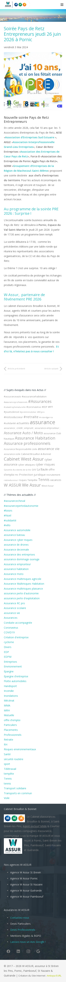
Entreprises (10, 661)
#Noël (7, 515)
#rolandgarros (46, 417)
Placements (11, 730)
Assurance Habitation (35, 438)
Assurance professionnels (27, 443)
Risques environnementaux (20, 749)
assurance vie (49, 448)
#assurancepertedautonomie (21, 505)
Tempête (32, 480)
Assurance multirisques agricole (22, 579)
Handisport (10, 686)
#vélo (7, 525)
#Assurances (40, 401)
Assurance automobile (17, 530)
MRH (7, 710)
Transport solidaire (15, 788)
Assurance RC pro (14, 603)
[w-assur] (6, 4)
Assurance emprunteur (17, 564)
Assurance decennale (16, 549)
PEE (16, 475)
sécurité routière (13, 759)
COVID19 (9, 632)
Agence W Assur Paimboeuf (26, 896)
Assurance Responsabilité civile (20, 449)
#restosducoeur (13, 417)
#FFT (50, 407)
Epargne (9, 671)
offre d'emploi (12, 720)
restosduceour (11, 480)
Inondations (11, 695)
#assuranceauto (12, 396)
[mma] (21, 4)
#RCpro (41, 412)
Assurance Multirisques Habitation (24, 583)
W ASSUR (12, 485)
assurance (42, 422)
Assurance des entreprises (19, 554)
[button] (61, 4)
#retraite (30, 416)
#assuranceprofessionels (15, 402)
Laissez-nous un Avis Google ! (28, 942)
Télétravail (10, 769)
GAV (34, 469)
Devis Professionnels (22, 929)
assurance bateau (14, 535)
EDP (6, 652)
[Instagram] (28, 951)
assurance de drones (16, 544)
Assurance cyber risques (18, 540)
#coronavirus (33, 407)
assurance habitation (16, 569)
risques (23, 480)
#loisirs (8, 510)
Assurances (10, 617)
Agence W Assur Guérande (26, 890)
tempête (9, 773)
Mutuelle (9, 715)
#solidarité (10, 423)
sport (7, 764)
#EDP (44, 407)
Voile (7, 798)
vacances (55, 480)
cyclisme (9, 642)
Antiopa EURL (54, 975)
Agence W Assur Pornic (24, 878)
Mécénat (9, 700)
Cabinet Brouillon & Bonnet (36, 454)
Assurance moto (13, 574)
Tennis (44, 479)
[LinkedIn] (18, 951)
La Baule (42, 469)
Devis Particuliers (20, 923)
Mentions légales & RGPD (25, 935)
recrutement (53, 474)
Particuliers (10, 725)
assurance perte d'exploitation (22, 598)
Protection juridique (32, 474)
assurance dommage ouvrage (21, 559)
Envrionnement (13, 666)
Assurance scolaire (15, 608)
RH (5, 744)
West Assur (48, 485)
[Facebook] (8, 951)
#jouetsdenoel (11, 412)
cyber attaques (26, 464)
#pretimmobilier (28, 412)
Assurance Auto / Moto (23, 432)
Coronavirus (11, 627)
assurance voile (12, 454)
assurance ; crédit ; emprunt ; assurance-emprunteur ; (32, 428)
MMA (7, 705)
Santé (7, 754)
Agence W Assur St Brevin (25, 872)
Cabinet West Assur (24, 459)
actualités (22, 423)
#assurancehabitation (34, 396)
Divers (7, 647)
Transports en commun (18, 793)
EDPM (7, 656)
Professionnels (12, 734)
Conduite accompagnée (18, 622)
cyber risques (45, 464)
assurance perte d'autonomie (21, 593)
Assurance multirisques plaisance (23, 588)
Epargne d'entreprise (16, 676)
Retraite (8, 739)
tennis (7, 783)
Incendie (9, 691)
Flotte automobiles (15, 681)
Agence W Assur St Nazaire (26, 884)
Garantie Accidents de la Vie (17, 469)
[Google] (38, 951)
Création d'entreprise (16, 637)
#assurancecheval (14, 501)
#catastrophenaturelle (15, 407)
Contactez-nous (19, 917)
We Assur (31, 485)
